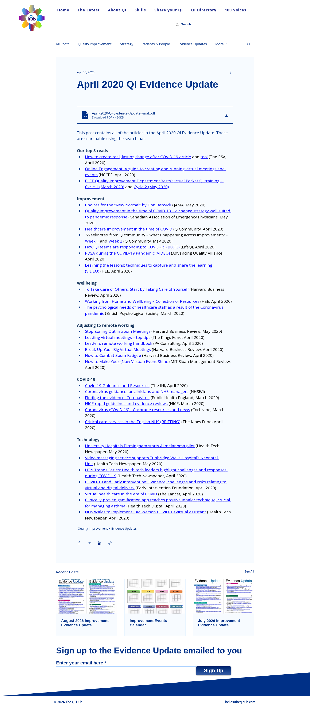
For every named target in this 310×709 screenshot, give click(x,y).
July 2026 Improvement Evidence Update (219, 623)
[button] (249, 44)
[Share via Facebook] (79, 543)
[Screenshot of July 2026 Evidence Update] (223, 596)
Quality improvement (95, 44)
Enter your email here (79, 663)
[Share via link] (110, 543)
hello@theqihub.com (240, 702)
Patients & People (156, 44)
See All (249, 571)
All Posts (62, 44)
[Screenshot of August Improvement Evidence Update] (86, 596)
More (219, 44)
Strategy (126, 44)
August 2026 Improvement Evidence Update (85, 623)
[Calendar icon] (155, 596)
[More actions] (230, 72)
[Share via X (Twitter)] (89, 543)
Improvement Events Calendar (148, 623)
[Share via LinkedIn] (100, 543)
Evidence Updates (192, 44)
